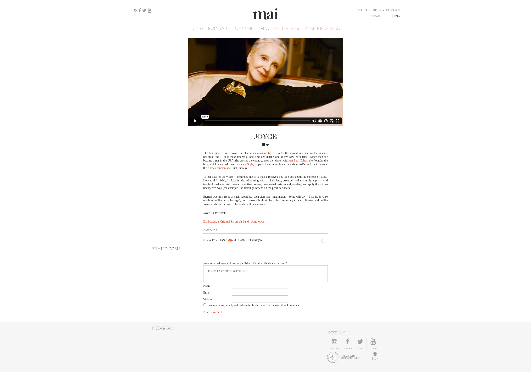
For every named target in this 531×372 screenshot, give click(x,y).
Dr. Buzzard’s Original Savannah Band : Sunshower (233, 221)
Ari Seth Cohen (298, 160)
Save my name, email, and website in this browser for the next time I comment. (254, 305)
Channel (245, 29)
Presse (376, 10)
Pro (265, 29)
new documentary (219, 168)
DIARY (197, 29)
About (362, 10)
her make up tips (262, 153)
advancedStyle (244, 164)
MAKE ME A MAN (321, 29)
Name (207, 285)
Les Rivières (286, 29)
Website (207, 299)
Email (208, 292)
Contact (393, 10)
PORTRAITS (219, 29)
